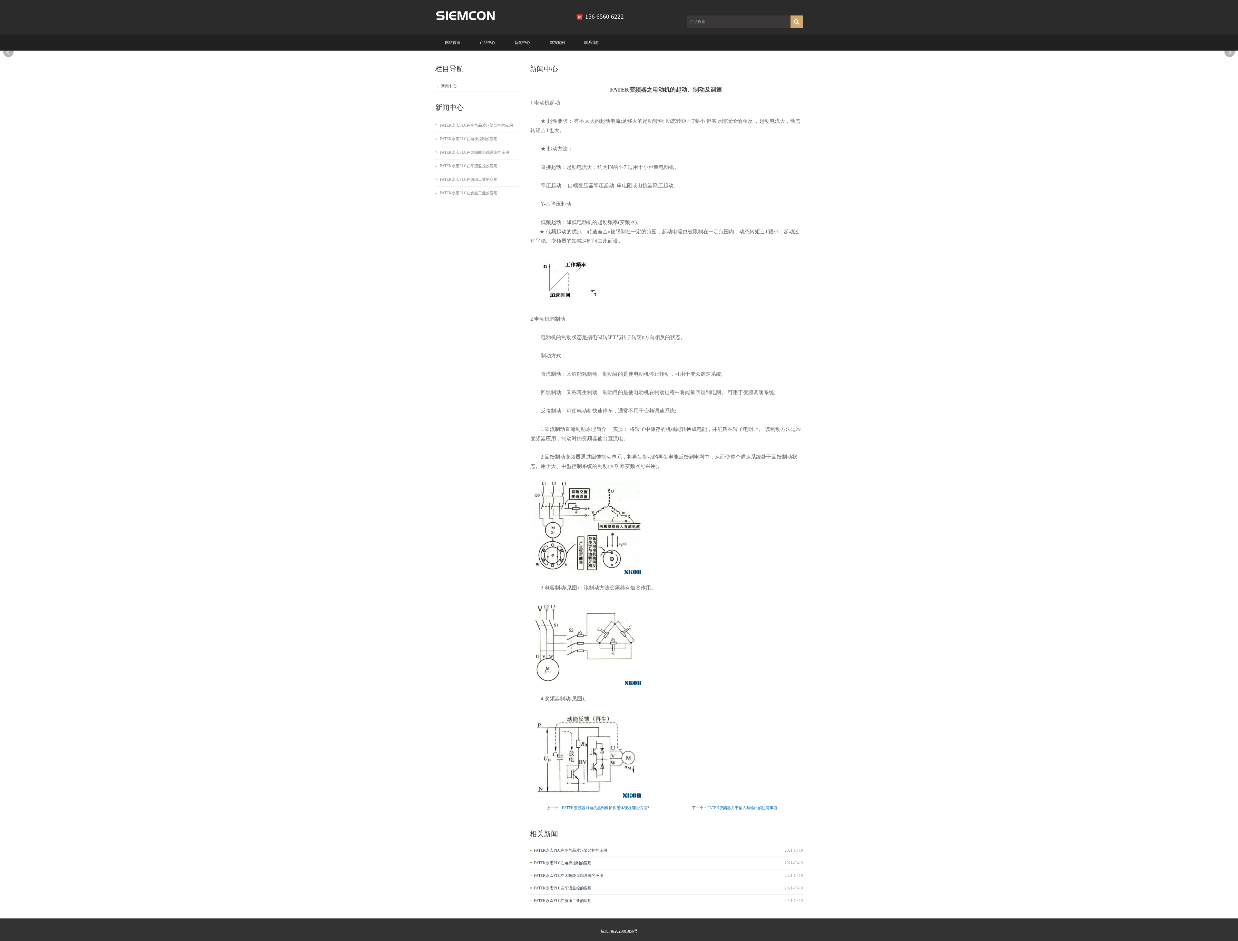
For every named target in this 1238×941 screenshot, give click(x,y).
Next (1229, 52)
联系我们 (592, 42)
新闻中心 (522, 42)
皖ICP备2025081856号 (619, 931)
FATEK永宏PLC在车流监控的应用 (563, 888)
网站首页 (452, 42)
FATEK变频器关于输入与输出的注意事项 (742, 808)
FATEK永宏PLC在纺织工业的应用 (563, 900)
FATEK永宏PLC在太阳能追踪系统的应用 (568, 875)
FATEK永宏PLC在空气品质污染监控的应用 (570, 850)
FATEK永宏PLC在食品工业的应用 (468, 193)
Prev (8, 52)
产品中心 (487, 42)
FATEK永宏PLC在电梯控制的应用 (563, 863)
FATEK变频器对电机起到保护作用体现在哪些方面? (605, 808)
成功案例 (557, 42)
